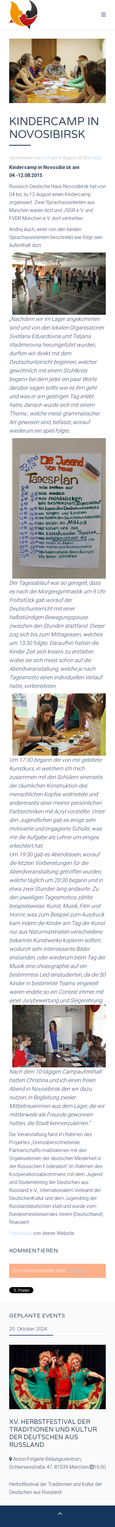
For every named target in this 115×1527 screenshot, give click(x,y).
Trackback (20, 1233)
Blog (96, 157)
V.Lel (46, 157)
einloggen (77, 1271)
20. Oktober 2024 (28, 1329)
